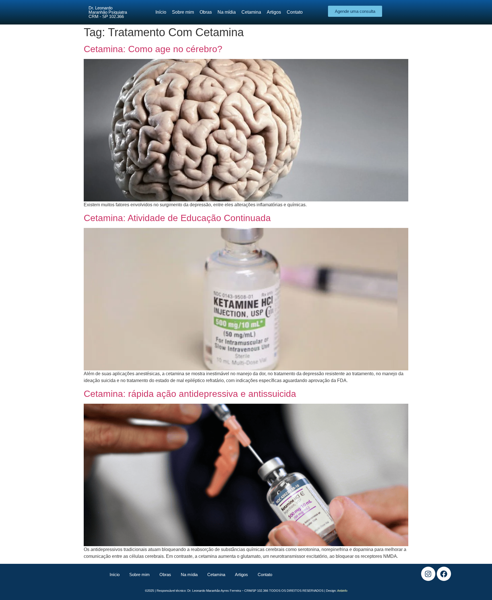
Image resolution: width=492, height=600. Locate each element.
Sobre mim (139, 574)
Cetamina (216, 574)
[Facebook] (444, 574)
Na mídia (189, 574)
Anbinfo (342, 590)
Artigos (241, 574)
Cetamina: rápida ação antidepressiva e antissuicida (190, 394)
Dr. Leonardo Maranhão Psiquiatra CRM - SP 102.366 (108, 12)
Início (115, 574)
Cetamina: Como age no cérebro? (153, 49)
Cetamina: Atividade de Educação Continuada (177, 218)
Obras (165, 574)
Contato (265, 574)
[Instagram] (428, 574)
